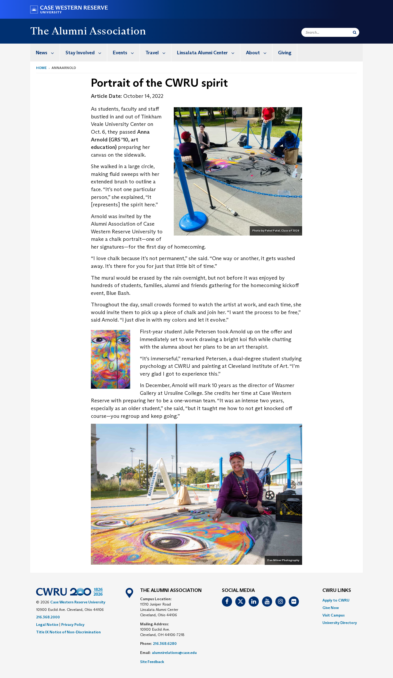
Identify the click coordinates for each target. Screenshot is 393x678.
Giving (284, 53)
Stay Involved (80, 53)
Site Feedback (152, 661)
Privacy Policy (72, 624)
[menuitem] (45, 52)
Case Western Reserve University (77, 602)
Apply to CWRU (335, 600)
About (253, 53)
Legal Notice (47, 624)
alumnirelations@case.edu (174, 652)
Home (41, 68)
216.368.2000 (48, 617)
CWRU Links (336, 590)
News (41, 53)
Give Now (330, 607)
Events (120, 53)
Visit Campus (333, 615)
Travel (152, 53)
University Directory (339, 622)
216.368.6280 (165, 643)
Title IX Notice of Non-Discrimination (68, 632)
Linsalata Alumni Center (202, 53)
